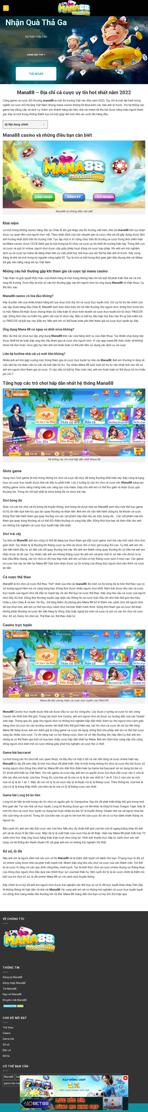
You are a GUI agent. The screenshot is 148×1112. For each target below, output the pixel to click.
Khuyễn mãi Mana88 (15, 1000)
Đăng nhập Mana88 (14, 983)
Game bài (8, 1038)
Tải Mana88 (9, 988)
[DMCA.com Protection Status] (14, 1005)
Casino (7, 1033)
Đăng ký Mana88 (12, 977)
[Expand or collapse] (43, 124)
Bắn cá (7, 1050)
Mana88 (8, 1076)
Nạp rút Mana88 (12, 994)
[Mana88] (74, 8)
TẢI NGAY (36, 74)
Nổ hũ (6, 1056)
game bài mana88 (14, 1083)
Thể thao (8, 1027)
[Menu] (6, 8)
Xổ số (6, 1044)
